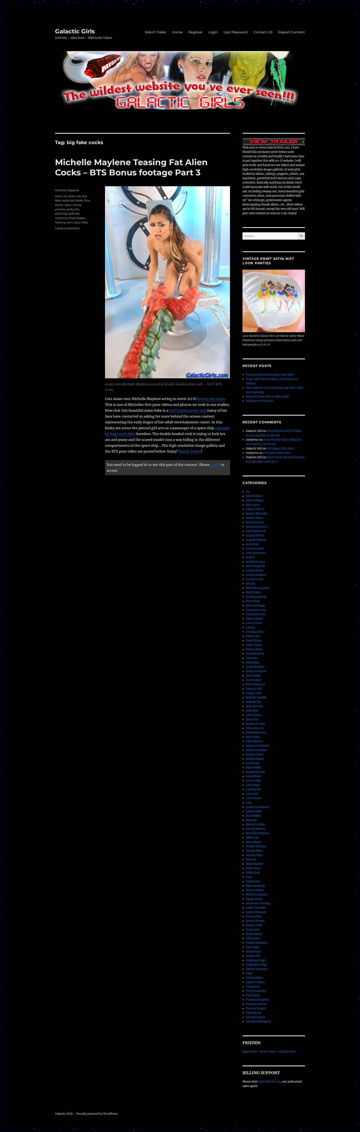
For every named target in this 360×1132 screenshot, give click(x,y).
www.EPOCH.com (269, 1081)
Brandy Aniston (256, 597)
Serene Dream (255, 921)
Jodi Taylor (253, 737)
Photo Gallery (255, 890)
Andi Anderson (256, 531)
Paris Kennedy (255, 886)
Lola (248, 802)
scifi (71, 213)
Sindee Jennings (257, 943)
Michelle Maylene (67, 190)
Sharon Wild (254, 925)
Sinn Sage (252, 947)
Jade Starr (252, 710)
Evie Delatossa (255, 684)
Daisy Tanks (254, 645)
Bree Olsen (253, 601)
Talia (249, 973)
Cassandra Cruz (256, 610)
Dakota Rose (254, 649)
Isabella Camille (256, 697)
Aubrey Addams (256, 575)
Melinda (251, 820)
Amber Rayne (255, 518)
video (84, 222)
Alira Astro (253, 505)
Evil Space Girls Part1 (280, 448)
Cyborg (250, 627)
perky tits (72, 209)
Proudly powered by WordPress (97, 1114)
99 (248, 491)
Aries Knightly (255, 566)
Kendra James (255, 759)
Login (213, 32)
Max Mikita (253, 816)
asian (71, 196)
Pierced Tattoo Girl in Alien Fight (267, 396)
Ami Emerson (255, 522)
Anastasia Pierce (257, 526)
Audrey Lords (255, 579)
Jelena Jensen (255, 728)
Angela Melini (255, 535)
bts (72, 200)
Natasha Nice (254, 855)
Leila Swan (253, 785)
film (87, 200)
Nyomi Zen (253, 881)
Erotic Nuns (268, 1051)
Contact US (262, 32)
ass (79, 196)
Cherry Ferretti (255, 614)
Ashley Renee (255, 570)
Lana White (253, 776)
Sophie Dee (253, 956)
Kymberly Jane (255, 772)
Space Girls (249, 1051)
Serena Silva (254, 916)
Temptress (253, 986)
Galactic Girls (75, 31)
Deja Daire (252, 662)
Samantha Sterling (258, 903)
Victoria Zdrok (255, 1017)
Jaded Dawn (253, 715)
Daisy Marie (253, 640)
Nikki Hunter (254, 864)
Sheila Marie (254, 934)
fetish (79, 200)
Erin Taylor (253, 675)
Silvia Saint (253, 938)
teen (69, 222)
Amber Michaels (257, 513)
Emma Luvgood (256, 671)
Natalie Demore (256, 846)
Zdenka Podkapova (258, 1021)
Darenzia (252, 658)
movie (76, 204)
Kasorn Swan (254, 754)
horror (59, 204)
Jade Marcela (254, 706)
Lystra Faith (254, 811)
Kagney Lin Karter (258, 745)
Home (177, 32)
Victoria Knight (256, 1008)
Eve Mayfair (253, 680)
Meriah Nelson (255, 829)
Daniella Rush (255, 653)
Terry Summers (256, 991)
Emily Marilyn (255, 667)
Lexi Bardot (253, 789)
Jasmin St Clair (255, 724)
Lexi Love (252, 794)
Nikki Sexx (253, 872)
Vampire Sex (287, 1051)
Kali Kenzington (256, 750)
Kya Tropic (253, 763)
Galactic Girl (254, 689)
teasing (60, 222)
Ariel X (250, 557)
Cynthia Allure (255, 632)
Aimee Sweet (254, 496)
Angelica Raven (256, 540)
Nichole (251, 859)
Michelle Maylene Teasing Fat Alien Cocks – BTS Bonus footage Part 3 (131, 167)
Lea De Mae (253, 780)
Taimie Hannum (257, 969)
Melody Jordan (255, 824)
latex (68, 204)
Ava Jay (250, 583)
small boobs (77, 218)
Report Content (291, 32)
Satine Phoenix (256, 912)
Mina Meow (253, 842)
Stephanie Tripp (256, 964)
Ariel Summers (256, 553)
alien (58, 196)
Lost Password (236, 32)
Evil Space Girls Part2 (260, 401)
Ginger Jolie (253, 693)
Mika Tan (252, 837)
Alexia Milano (255, 500)
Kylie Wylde (253, 767)
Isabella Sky (253, 702)
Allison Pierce (255, 509)
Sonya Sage (253, 951)
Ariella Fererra (255, 561)
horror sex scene (211, 399)
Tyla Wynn (253, 995)
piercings (61, 213)
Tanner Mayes (255, 982)
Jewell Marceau (256, 732)
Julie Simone (254, 741)
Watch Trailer (155, 32)
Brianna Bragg (255, 605)
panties (60, 209)
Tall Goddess (254, 978)
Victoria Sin (253, 1013)
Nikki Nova (253, 868)
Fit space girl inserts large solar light (270, 374)
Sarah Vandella (256, 907)
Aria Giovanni (255, 548)
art (65, 196)
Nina (249, 877)
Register (195, 32)
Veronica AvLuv (256, 1004)
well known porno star (187, 410)
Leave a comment (67, 228)
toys (76, 222)
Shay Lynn (253, 929)
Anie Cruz (252, 544)
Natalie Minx (254, 851)
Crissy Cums (254, 623)
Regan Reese (254, 899)
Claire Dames (254, 618)
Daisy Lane (253, 636)
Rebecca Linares (256, 894)
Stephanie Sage (256, 960)
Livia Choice (254, 798)
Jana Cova (252, 719)
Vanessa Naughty (257, 999)
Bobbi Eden (253, 592)
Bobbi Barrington (257, 588)
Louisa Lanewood (257, 807)
